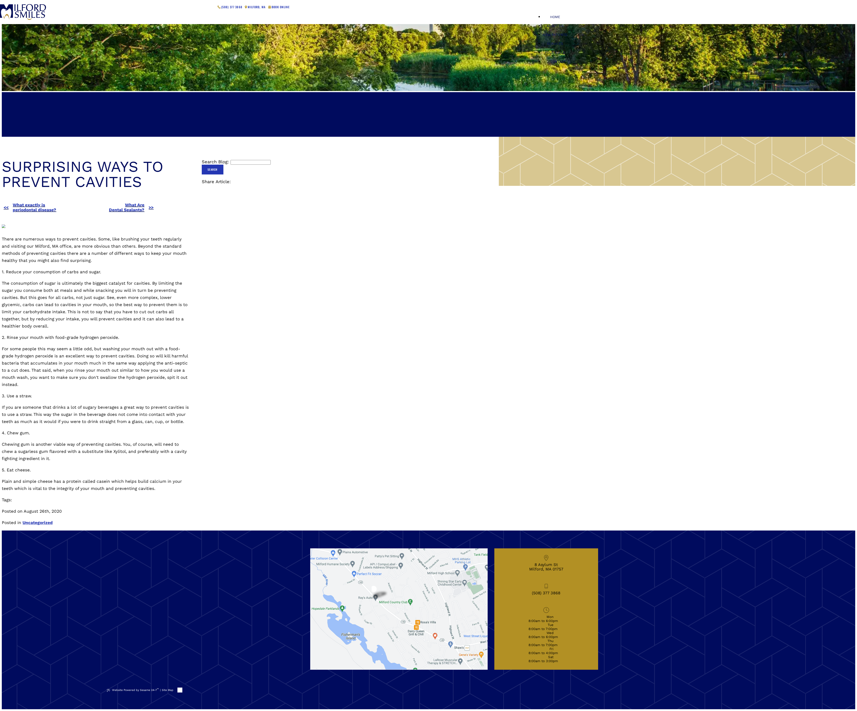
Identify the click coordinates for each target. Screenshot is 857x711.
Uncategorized (38, 522)
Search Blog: (215, 161)
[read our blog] (212, 7)
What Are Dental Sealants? (126, 208)
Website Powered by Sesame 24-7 (135, 690)
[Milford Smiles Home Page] (23, 12)
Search (212, 169)
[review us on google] (201, 7)
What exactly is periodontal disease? (34, 208)
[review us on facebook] (196, 7)
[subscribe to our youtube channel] (207, 7)
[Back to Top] (180, 690)
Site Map (167, 690)
